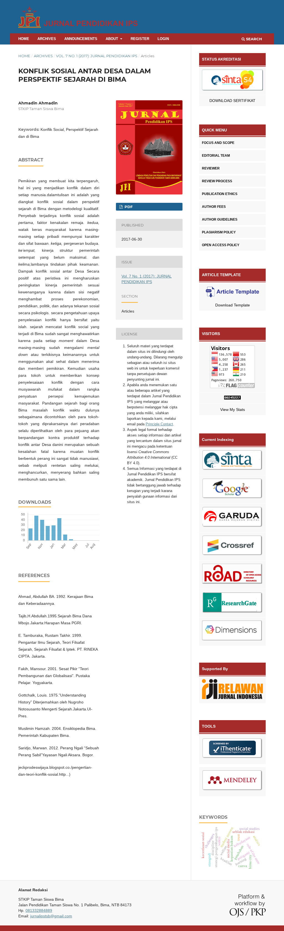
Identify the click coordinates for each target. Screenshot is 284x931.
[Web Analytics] (232, 398)
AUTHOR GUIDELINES (219, 219)
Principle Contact (159, 424)
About (112, 39)
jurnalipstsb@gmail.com (51, 916)
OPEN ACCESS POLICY (220, 245)
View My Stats (232, 409)
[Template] (232, 293)
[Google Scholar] (232, 489)
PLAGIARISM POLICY (219, 232)
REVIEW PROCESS (217, 181)
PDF (128, 206)
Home (23, 39)
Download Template (232, 305)
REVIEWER (211, 168)
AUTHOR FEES (214, 207)
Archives (46, 39)
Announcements (80, 39)
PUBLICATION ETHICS (219, 194)
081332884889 (39, 910)
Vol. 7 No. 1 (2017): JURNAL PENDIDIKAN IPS (96, 56)
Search (253, 39)
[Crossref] (232, 546)
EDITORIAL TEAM (216, 156)
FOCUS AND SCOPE (218, 143)
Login (163, 39)
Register (140, 39)
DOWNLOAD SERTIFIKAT (232, 100)
